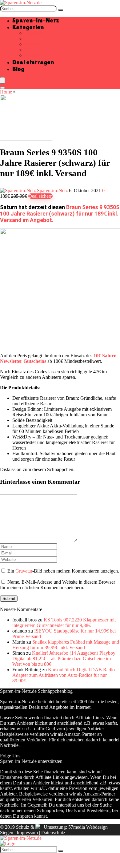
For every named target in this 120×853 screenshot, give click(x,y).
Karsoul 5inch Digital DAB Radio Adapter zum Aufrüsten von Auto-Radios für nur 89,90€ (63, 675)
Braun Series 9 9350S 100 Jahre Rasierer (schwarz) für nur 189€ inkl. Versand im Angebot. (59, 213)
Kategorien (28, 27)
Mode (30, 49)
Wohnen (33, 55)
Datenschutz (53, 832)
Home (6, 91)
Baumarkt (34, 33)
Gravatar (23, 570)
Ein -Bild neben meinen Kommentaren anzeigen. (63, 570)
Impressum (27, 832)
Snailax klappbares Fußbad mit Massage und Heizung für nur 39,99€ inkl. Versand (65, 644)
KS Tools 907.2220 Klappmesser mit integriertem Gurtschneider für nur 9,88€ (64, 622)
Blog (18, 68)
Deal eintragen (33, 62)
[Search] (2, 88)
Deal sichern (40, 196)
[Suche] (60, 10)
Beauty (31, 38)
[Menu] (2, 80)
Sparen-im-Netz (35, 20)
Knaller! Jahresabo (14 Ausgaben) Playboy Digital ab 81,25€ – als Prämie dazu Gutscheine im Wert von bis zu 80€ (63, 658)
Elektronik (35, 44)
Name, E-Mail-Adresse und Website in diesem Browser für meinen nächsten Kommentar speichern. (57, 584)
